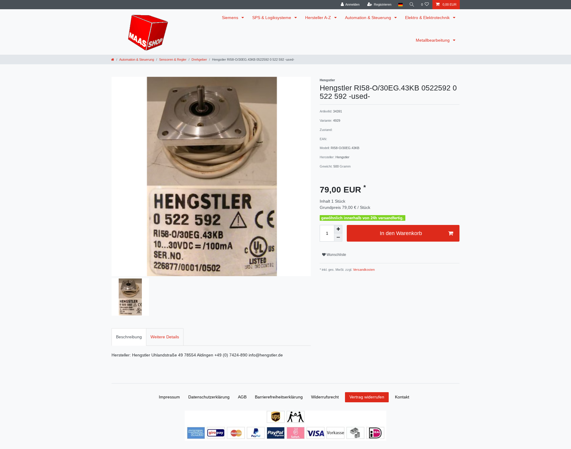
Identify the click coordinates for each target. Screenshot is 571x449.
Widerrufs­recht (325, 397)
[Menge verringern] (338, 237)
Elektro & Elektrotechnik (428, 17)
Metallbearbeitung (433, 40)
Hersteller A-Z (318, 17)
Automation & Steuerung (368, 17)
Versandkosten (363, 269)
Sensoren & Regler (172, 59)
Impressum (169, 397)
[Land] (400, 4)
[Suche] (412, 4)
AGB (242, 397)
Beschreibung (129, 336)
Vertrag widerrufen (366, 397)
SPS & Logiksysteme (272, 17)
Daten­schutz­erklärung (209, 397)
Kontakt (402, 397)
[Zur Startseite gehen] (112, 59)
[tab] (129, 337)
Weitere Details (164, 336)
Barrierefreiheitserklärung (279, 397)
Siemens (230, 17)
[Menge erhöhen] (338, 229)
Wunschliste (336, 255)
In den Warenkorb (401, 233)
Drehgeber (199, 59)
